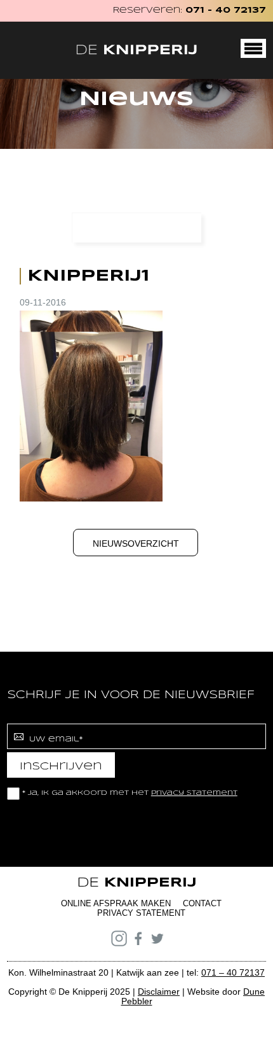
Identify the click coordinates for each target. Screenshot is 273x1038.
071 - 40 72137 (225, 10)
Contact (202, 903)
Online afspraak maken (116, 903)
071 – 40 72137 (233, 972)
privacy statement (194, 793)
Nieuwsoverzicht (136, 543)
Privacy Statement (141, 913)
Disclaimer (159, 991)
